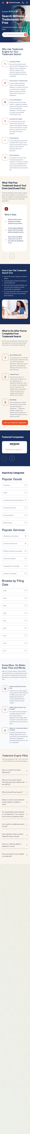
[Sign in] (27, 3)
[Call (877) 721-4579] (23, 3)
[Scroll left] (4, 256)
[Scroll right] (12, 256)
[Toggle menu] (3, 3)
